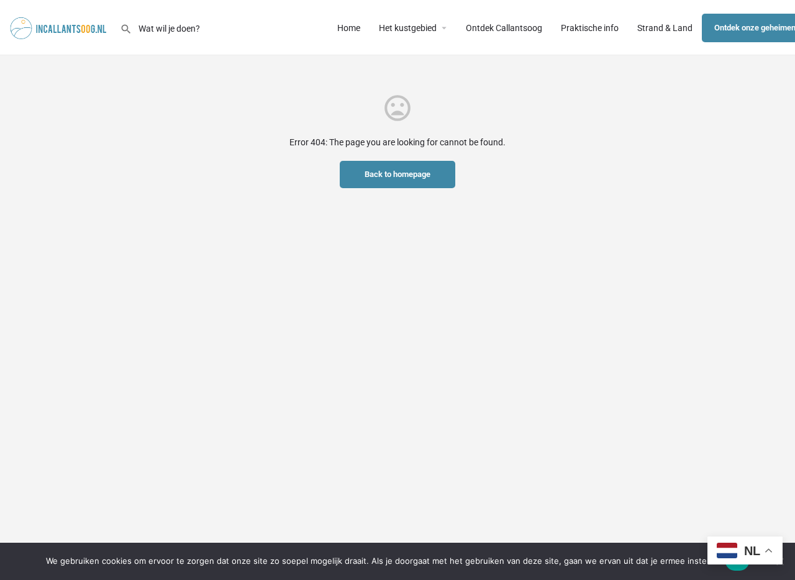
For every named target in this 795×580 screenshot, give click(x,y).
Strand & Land (665, 28)
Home (348, 28)
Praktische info (590, 28)
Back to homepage (397, 174)
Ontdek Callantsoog (504, 28)
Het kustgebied (408, 28)
